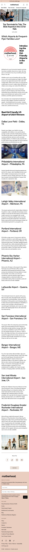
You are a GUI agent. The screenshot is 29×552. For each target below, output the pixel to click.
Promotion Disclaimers (6, 527)
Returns (3, 525)
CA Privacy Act (4, 546)
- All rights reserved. (14, 549)
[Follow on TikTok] (14, 540)
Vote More (15, 467)
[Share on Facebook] (7, 460)
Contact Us (4, 523)
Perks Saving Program (6, 508)
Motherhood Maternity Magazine (8, 514)
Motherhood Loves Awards (7, 510)
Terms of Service (12, 543)
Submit (25, 497)
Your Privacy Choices (6, 536)
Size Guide (3, 529)
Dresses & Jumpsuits (21, 7)
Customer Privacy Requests (7, 534)
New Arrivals (11, 7)
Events (2, 506)
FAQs (2, 520)
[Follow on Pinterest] (10, 540)
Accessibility (19, 543)
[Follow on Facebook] (2, 540)
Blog (2, 512)
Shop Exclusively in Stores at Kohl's (9, 503)
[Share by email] (21, 460)
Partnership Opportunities (7, 531)
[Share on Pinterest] (17, 460)
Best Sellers (4, 7)
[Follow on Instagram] (6, 540)
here (19, 1)
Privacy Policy (4, 543)
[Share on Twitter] (12, 460)
